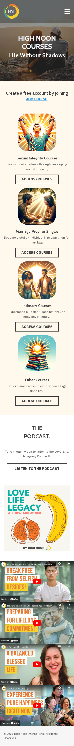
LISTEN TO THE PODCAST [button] (37, 468)
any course (36, 98)
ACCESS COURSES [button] (37, 179)
